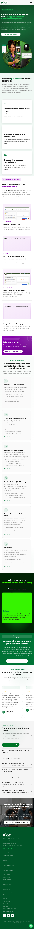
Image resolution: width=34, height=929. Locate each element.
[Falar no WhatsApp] (31, 926)
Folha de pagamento (8, 865)
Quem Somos (6, 877)
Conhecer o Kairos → (9, 405)
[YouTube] (12, 915)
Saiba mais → (7, 436)
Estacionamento (7, 863)
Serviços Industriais (8, 870)
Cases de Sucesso (8, 887)
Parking (5, 860)
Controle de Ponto (8, 855)
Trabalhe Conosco (8, 911)
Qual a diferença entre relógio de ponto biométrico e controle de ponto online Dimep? (15, 764)
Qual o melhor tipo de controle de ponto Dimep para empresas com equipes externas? (15, 791)
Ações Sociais (7, 889)
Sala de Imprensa (7, 903)
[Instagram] (4, 915)
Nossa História (7, 879)
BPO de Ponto (6, 868)
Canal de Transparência (9, 908)
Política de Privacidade (23, 925)
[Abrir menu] (31, 2)
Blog (4, 894)
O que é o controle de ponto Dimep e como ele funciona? (15, 751)
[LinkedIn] (8, 915)
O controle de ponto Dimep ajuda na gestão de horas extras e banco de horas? (15, 777)
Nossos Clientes (7, 884)
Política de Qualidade (11, 925)
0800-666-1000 (7, 848)
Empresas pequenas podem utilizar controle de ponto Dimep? (15, 770)
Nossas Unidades (7, 882)
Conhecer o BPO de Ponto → (17, 661)
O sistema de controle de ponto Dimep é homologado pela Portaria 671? (14, 758)
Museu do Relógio (7, 892)
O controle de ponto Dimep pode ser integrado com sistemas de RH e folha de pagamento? (14, 784)
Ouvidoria (5, 906)
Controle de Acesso (8, 858)
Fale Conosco (6, 901)
